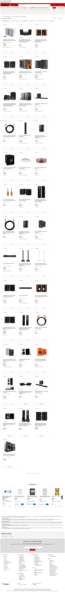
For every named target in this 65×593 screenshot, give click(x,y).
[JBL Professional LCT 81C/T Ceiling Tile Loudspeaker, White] (25, 160)
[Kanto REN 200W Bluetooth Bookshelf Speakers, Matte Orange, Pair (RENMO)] (41, 352)
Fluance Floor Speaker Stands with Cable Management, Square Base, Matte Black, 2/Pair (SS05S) (25, 264)
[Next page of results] (38, 473)
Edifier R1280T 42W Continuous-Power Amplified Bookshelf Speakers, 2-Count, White (9, 40)
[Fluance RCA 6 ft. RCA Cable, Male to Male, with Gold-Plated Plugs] (41, 320)
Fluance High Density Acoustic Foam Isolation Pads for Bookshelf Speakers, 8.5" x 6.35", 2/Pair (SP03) (25, 392)
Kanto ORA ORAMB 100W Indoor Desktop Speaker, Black (41, 232)
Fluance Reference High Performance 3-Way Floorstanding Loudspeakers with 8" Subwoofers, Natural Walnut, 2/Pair (25, 328)
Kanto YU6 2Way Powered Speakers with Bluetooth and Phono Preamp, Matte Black (9, 455)
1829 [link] (55, 498)
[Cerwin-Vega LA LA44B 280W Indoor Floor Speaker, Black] (25, 128)
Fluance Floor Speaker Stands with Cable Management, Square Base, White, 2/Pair (41, 264)
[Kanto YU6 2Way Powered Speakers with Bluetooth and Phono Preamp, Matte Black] (9, 447)
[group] (8, 497)
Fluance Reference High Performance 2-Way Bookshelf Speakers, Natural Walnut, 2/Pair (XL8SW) (9, 424)
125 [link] (38, 75)
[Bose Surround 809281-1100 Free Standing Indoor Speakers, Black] (41, 64)
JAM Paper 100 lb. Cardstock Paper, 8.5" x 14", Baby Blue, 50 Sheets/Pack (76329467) (44, 496)
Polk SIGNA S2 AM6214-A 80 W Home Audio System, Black (41, 104)
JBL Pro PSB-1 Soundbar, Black (23, 295)
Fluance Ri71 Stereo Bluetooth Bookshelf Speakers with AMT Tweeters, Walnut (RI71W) (41, 296)
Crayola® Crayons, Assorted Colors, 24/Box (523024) (57, 496)
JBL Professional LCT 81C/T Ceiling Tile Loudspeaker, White (24, 168)
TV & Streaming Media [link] (7, 16)
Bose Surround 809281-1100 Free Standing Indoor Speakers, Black (41, 72)
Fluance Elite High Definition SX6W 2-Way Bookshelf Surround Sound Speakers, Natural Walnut (9, 328)
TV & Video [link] (12, 16)
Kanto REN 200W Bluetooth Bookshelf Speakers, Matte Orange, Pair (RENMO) (40, 360)
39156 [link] (5, 498)
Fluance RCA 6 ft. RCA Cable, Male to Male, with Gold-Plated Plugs (41, 328)
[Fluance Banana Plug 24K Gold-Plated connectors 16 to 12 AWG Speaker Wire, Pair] (9, 192)
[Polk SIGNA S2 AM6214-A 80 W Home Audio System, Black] (41, 96)
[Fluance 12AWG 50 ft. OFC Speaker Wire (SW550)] (41, 160)
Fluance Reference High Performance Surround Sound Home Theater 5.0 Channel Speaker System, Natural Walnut (25, 424)
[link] (11, 0)
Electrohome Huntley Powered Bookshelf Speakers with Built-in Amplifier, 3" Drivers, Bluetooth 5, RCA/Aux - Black (9, 72)
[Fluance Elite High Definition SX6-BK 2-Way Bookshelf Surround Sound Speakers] (9, 288)
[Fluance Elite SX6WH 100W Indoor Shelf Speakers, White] (25, 352)
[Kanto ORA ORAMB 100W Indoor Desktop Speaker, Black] (41, 224)
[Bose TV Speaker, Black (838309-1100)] (9, 256)
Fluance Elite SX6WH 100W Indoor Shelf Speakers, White (24, 360)
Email (25, 546)
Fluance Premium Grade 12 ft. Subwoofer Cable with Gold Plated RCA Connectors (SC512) (9, 232)
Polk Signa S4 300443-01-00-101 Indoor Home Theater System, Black (41, 392)
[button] (49, 5)
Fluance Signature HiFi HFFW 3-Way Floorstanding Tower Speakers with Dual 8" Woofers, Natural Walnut (41, 200)
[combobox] (34, 5)
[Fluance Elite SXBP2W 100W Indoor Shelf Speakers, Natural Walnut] (25, 192)
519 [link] (6, 267)
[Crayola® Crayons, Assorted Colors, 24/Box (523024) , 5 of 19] (57, 491)
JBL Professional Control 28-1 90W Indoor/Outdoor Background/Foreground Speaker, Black (40, 136)
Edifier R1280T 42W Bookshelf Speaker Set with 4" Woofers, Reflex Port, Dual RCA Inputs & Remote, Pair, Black (25, 104)
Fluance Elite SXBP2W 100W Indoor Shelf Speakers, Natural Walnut (25, 200)
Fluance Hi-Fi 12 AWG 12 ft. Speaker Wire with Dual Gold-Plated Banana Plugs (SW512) (9, 136)
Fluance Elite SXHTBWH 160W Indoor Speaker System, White (9, 392)
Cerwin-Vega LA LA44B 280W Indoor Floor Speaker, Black (25, 136)
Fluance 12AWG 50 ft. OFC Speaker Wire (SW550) (41, 168)
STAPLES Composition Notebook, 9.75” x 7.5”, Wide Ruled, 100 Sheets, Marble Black (32, 496)
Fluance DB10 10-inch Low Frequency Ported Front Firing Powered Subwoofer (9, 168)
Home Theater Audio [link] (16, 16)
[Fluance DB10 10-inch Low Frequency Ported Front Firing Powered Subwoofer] (9, 160)
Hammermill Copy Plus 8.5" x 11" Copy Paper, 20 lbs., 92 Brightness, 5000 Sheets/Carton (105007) (7, 497)
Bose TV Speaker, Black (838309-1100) (8, 263)
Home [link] (2, 16)
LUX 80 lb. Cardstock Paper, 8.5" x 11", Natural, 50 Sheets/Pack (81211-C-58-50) (20, 496)
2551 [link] (30, 498)
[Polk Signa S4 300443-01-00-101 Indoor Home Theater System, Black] (41, 384)
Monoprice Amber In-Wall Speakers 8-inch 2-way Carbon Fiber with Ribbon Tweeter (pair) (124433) (9, 360)
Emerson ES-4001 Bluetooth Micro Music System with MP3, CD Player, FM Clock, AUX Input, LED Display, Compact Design (25, 40)
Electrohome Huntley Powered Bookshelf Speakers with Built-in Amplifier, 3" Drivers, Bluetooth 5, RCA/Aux (41, 40)
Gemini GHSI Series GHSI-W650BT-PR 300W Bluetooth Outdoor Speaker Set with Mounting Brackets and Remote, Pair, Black (9, 104)
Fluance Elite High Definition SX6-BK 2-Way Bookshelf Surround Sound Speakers (9, 296)
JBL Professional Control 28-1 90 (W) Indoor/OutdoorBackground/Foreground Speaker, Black (24, 232)
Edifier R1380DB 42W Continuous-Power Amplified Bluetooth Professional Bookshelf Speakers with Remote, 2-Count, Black (41, 424)
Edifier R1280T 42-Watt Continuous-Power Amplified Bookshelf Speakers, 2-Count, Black (25, 72)
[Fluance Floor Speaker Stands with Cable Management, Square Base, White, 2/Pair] (41, 256)
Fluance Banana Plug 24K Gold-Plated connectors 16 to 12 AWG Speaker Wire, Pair (9, 200)
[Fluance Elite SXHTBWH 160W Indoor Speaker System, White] (9, 384)
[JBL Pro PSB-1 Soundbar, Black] (25, 288)
